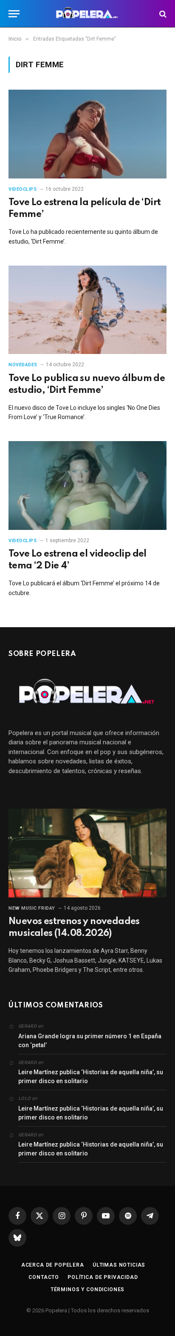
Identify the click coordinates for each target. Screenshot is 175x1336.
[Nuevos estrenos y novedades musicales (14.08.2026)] (87, 853)
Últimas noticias (119, 1265)
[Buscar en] (162, 13)
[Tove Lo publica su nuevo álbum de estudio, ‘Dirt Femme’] (87, 310)
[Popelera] (87, 13)
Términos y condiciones (87, 1289)
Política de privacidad (103, 1277)
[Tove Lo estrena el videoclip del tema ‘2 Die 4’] (87, 485)
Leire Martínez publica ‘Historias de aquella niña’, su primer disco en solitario (90, 1076)
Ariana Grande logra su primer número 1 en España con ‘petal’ (89, 1040)
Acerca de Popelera (52, 1265)
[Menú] (14, 13)
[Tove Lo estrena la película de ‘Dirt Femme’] (87, 134)
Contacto (43, 1277)
